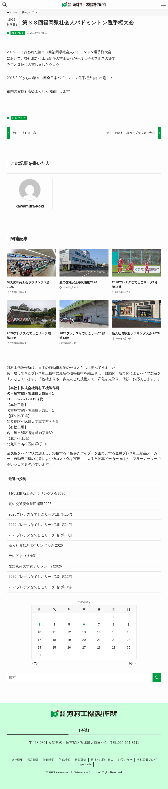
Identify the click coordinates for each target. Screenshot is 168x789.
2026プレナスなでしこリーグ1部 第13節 (40, 535)
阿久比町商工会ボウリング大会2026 (37, 493)
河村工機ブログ (147, 759)
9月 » (132, 663)
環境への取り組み (102, 759)
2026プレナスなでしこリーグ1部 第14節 (40, 525)
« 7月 (35, 663)
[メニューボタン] (163, 4)
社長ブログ (18, 33)
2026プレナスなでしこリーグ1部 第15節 (40, 514)
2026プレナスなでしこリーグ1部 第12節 (40, 576)
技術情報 (48, 759)
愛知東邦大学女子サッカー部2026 (35, 566)
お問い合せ (125, 759)
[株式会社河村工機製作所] (84, 4)
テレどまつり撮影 (23, 556)
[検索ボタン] (4, 4)
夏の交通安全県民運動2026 (30, 504)
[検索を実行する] (156, 677)
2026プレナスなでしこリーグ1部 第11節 (40, 587)
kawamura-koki (30, 206)
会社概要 (17, 759)
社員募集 (80, 759)
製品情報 (33, 759)
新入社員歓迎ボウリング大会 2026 (36, 545)
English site (84, 764)
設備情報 (64, 759)
